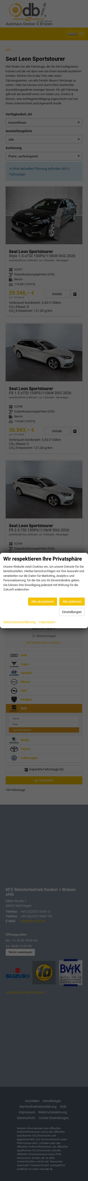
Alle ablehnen (72, 601)
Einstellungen (72, 612)
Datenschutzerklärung (19, 622)
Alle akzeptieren (42, 601)
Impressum (47, 622)
